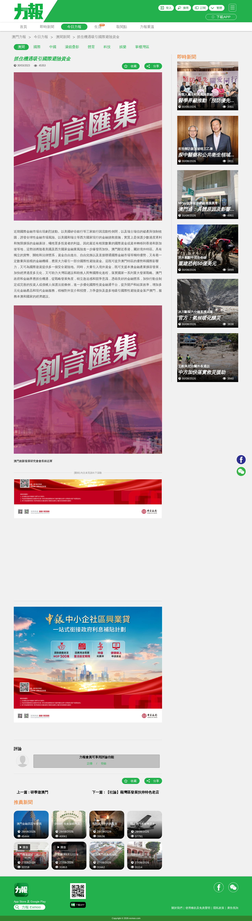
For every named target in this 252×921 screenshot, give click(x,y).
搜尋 (186, 7)
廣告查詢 (232, 907)
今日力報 (74, 27)
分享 (156, 66)
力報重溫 (147, 27)
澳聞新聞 (63, 37)
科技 (107, 47)
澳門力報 (19, 37)
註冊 (90, 763)
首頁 (23, 27)
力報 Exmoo (31, 907)
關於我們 (177, 907)
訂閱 (203, 7)
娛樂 (122, 47)
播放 (25, 847)
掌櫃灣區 (142, 47)
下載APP (222, 17)
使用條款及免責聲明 (197, 907)
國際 (37, 47)
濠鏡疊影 (72, 47)
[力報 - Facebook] (241, 460)
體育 (91, 47)
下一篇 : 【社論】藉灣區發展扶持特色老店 (125, 792)
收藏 (134, 66)
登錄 (103, 763)
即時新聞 (47, 27)
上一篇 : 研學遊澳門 (32, 792)
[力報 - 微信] (241, 471)
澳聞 (21, 47)
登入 (168, 7)
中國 (52, 47)
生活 (99, 26)
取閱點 (121, 27)
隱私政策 (218, 907)
